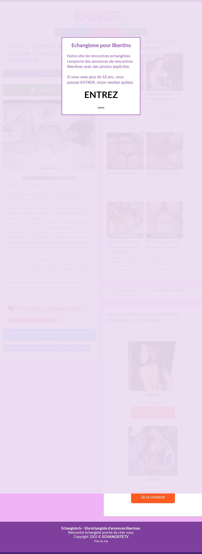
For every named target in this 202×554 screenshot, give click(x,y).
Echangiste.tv (71, 528)
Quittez (101, 108)
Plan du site (101, 541)
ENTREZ (101, 95)
